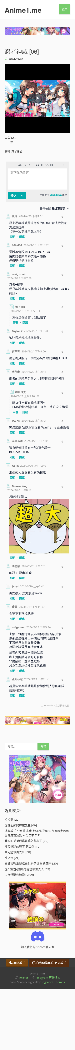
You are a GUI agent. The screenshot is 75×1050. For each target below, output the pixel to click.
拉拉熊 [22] (12, 819)
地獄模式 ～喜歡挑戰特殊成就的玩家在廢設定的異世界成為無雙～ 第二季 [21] (37, 833)
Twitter (23, 977)
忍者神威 (16, 152)
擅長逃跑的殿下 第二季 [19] (22, 846)
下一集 (9, 142)
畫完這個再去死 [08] (18, 852)
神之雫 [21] (12, 858)
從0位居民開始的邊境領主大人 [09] (27, 869)
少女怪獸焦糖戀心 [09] (19, 875)
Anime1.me (23, 10)
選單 (65, 9)
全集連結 (10, 138)
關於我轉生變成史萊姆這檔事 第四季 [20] (31, 863)
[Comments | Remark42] (37, 435)
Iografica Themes (53, 982)
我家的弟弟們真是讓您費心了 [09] (26, 841)
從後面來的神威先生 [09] (21, 825)
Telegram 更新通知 (47, 977)
